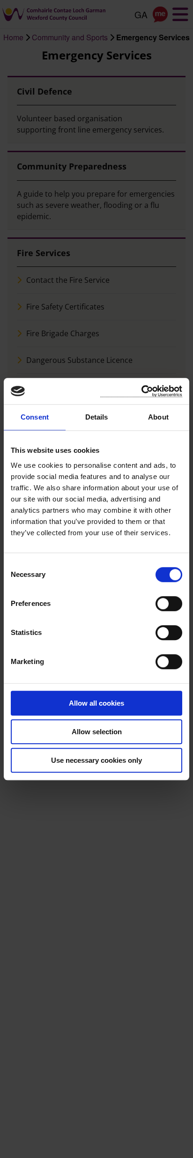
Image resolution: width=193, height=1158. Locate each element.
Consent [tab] (35, 417)
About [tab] (158, 417)
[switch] (169, 603)
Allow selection (97, 732)
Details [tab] (96, 417)
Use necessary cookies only (96, 760)
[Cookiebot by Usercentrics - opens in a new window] (141, 391)
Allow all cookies (96, 703)
